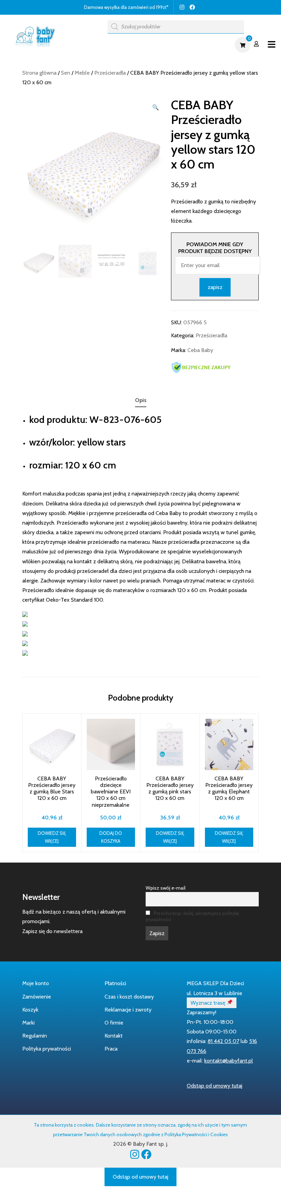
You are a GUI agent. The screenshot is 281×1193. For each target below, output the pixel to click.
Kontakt (114, 1035)
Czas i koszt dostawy (129, 996)
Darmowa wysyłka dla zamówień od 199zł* (126, 7)
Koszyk (30, 1009)
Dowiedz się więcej (52, 837)
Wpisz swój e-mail (165, 888)
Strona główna (39, 73)
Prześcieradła (110, 73)
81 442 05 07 (223, 1041)
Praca (111, 1048)
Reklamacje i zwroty (128, 1009)
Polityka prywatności (46, 1048)
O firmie (114, 1022)
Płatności (115, 983)
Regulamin (34, 1035)
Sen (65, 73)
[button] (155, 107)
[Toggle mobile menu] (271, 45)
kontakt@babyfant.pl (228, 1060)
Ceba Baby (200, 350)
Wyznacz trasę (209, 1003)
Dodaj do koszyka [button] (110, 837)
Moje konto (35, 983)
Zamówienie (36, 996)
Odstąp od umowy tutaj (214, 1085)
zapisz (215, 287)
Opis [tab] (140, 400)
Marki (28, 1022)
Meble (82, 73)
